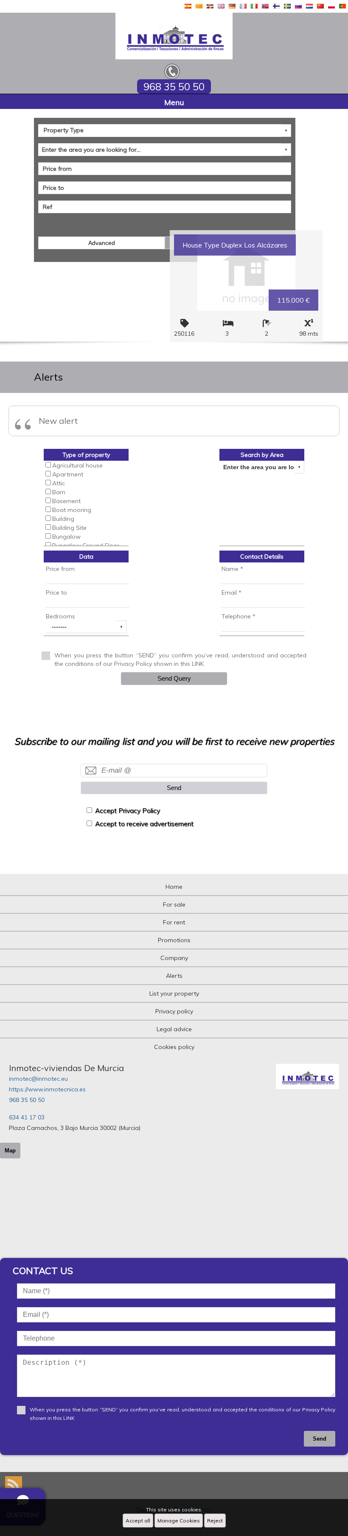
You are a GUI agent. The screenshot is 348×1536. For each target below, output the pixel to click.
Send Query (174, 678)
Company (174, 958)
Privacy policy (174, 1011)
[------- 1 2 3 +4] (86, 627)
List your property (174, 993)
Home (174, 886)
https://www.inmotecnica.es (47, 1089)
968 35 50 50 (27, 1100)
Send (174, 787)
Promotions (174, 940)
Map (10, 1150)
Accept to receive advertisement (144, 824)
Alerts (174, 975)
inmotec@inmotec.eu (38, 1078)
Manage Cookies (178, 1520)
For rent (174, 922)
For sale (174, 904)
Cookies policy (174, 1047)
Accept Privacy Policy (127, 811)
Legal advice (174, 1029)
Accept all (138, 1520)
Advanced (101, 242)
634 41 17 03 (27, 1117)
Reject (215, 1520)
